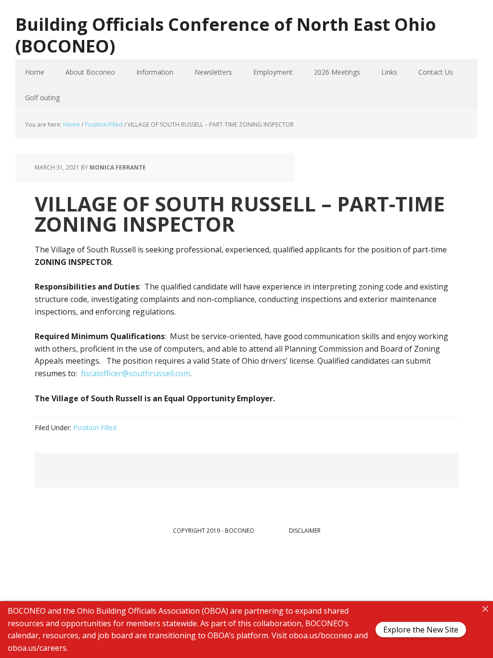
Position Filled (95, 427)
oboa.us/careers (37, 647)
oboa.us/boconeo (320, 635)
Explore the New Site (420, 629)
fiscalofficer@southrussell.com (135, 373)
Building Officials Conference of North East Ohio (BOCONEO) (225, 35)
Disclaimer (305, 530)
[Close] (485, 609)
